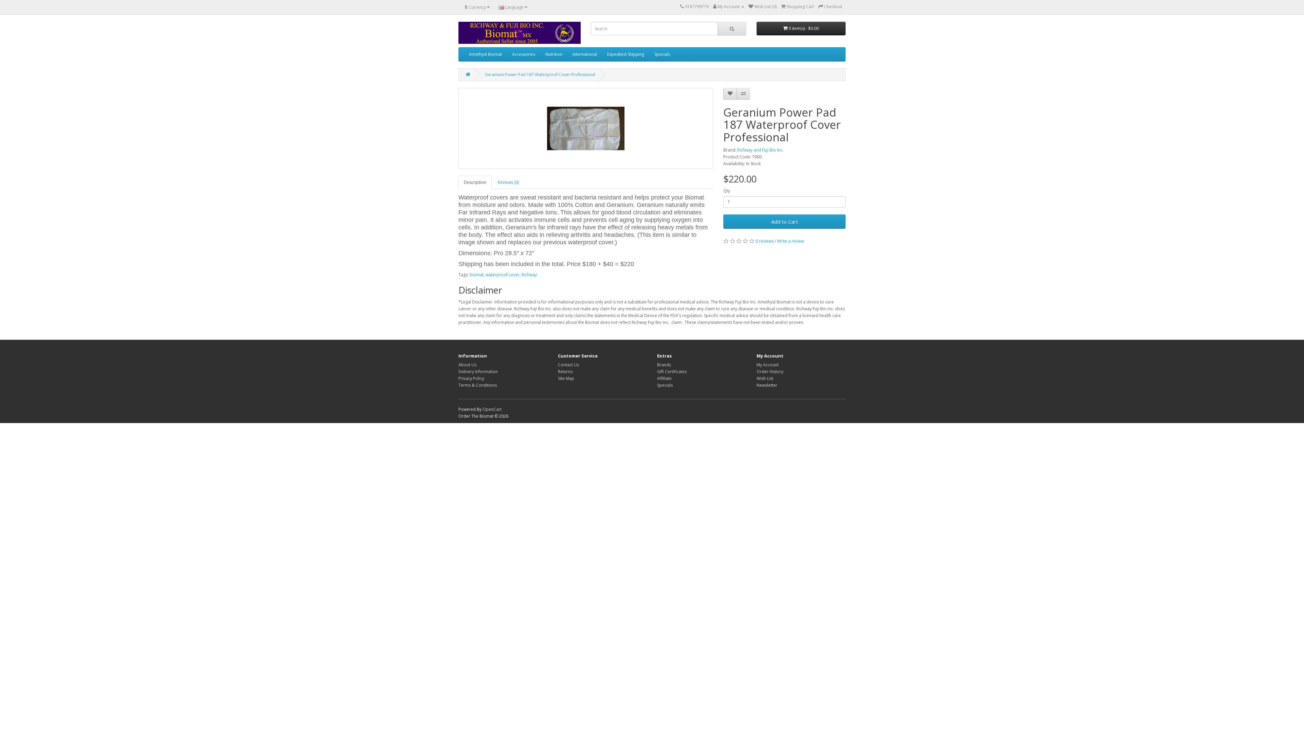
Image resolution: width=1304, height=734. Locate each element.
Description (475, 182)
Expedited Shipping (625, 54)
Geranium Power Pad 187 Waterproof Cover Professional (540, 74)
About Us (467, 365)
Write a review (790, 241)
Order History (770, 371)
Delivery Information (478, 371)
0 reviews (765, 241)
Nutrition (553, 54)
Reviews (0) (508, 182)
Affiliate (664, 378)
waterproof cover (503, 275)
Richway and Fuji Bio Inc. (760, 150)
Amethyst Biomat (485, 54)
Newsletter (767, 385)
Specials (662, 54)
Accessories (523, 54)
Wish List (765, 378)
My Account (768, 365)
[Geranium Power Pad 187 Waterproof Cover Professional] (585, 128)
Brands (664, 365)
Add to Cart (784, 221)
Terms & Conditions (477, 385)
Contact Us (568, 365)
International (585, 54)
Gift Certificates (672, 371)
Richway (529, 275)
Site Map (566, 378)
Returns (565, 371)
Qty (726, 191)
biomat (477, 275)
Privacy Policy (471, 378)
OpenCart (492, 409)
